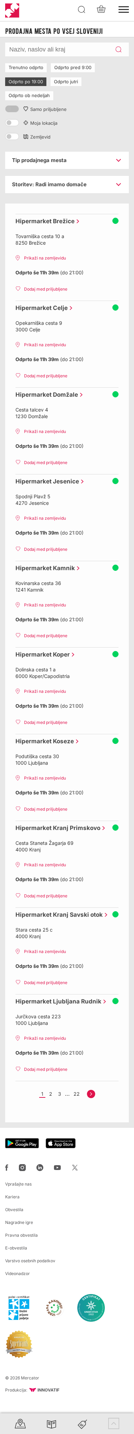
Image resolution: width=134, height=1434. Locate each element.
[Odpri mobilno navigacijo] (124, 8)
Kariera (12, 1196)
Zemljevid (40, 137)
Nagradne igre (19, 1222)
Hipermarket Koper (40, 654)
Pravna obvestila (21, 1235)
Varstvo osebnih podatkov (30, 1260)
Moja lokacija (43, 123)
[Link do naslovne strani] (12, 10)
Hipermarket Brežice (43, 221)
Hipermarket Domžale (45, 394)
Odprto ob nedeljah (29, 95)
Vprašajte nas (18, 1184)
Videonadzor (17, 1273)
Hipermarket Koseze (42, 741)
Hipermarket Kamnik (43, 568)
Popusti (82, 1423)
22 (77, 1094)
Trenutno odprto (26, 67)
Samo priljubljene (48, 109)
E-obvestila (16, 1248)
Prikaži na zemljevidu (45, 258)
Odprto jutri (66, 81)
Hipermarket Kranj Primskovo (56, 827)
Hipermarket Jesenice (45, 481)
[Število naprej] (91, 1094)
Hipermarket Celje (39, 307)
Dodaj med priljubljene (45, 289)
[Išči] (82, 9)
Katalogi (51, 1423)
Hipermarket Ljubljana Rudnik (56, 1001)
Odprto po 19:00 (26, 81)
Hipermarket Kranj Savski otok (57, 914)
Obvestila (14, 1209)
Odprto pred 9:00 (72, 67)
